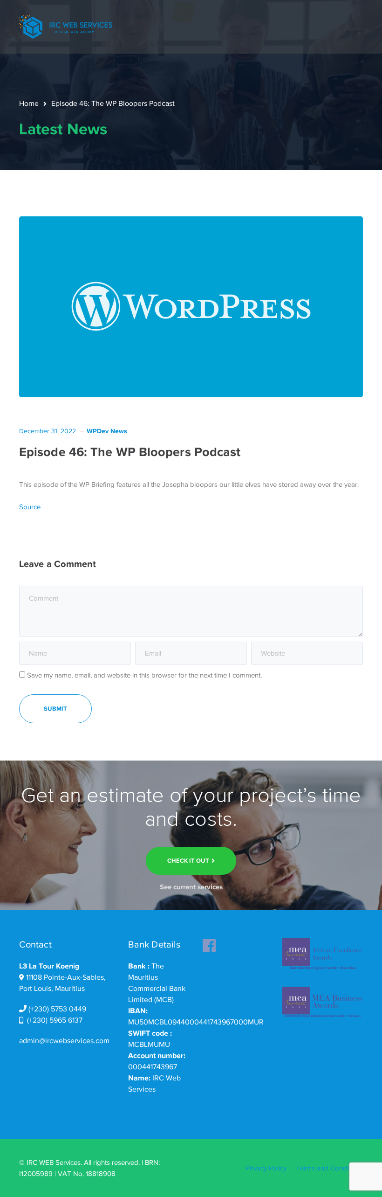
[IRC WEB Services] (65, 26)
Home (29, 103)
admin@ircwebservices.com (64, 1041)
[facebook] (209, 943)
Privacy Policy (266, 1168)
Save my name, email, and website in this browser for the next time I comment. (144, 675)
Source (30, 507)
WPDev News (107, 431)
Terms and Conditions (329, 1168)
